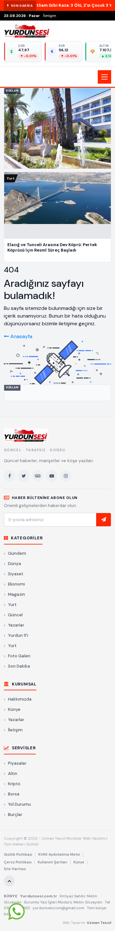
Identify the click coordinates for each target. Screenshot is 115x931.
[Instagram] (66, 476)
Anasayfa (20, 336)
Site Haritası (15, 869)
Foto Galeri (19, 656)
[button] (57, 77)
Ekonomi (16, 584)
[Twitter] (23, 476)
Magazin (16, 594)
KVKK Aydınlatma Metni (59, 854)
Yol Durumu (19, 804)
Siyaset (15, 574)
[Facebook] (9, 476)
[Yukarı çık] (9, 881)
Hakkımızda (20, 699)
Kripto (14, 783)
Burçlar (15, 814)
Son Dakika (19, 666)
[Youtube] (51, 476)
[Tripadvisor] (37, 476)
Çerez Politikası (18, 862)
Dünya (14, 563)
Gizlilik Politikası (18, 854)
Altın (12, 773)
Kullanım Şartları (52, 862)
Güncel (15, 615)
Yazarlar (16, 625)
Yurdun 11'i (18, 635)
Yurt (12, 604)
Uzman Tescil (99, 922)
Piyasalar (17, 763)
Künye (14, 709)
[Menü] (104, 77)
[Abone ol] (103, 520)
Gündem (17, 553)
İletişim (49, 15)
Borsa (13, 794)
